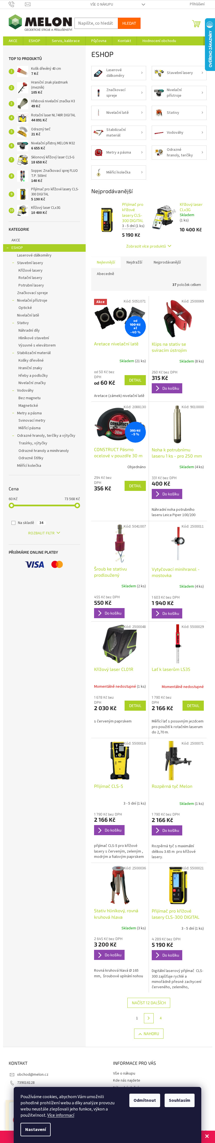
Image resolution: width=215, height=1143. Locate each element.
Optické (25, 308)
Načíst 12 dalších (149, 1002)
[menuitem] (13, 40)
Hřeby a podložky (33, 375)
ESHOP (17, 248)
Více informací (60, 1115)
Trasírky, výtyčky (32, 443)
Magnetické (28, 405)
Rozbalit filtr (41, 533)
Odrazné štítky (30, 458)
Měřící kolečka (29, 465)
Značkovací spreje (32, 293)
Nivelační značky (32, 383)
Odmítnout (145, 1100)
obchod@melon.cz (32, 1074)
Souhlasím (179, 1100)
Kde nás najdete (126, 1080)
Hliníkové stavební (33, 338)
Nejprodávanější (167, 262)
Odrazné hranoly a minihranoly (43, 451)
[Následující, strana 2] (149, 1018)
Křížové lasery (30, 270)
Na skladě (30, 523)
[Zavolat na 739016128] (17, 4)
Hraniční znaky (30, 368)
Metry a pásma (29, 413)
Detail (135, 380)
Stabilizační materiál (34, 353)
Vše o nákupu (101, 4)
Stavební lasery (30, 263)
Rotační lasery (30, 278)
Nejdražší (134, 262)
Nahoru (151, 1033)
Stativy (23, 323)
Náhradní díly (29, 330)
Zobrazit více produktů (146, 246)
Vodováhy (25, 390)
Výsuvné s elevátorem (37, 345)
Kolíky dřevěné (31, 360)
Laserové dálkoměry (34, 255)
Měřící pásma (29, 428)
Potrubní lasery (31, 285)
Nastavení (35, 1129)
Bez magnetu (29, 398)
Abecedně (105, 274)
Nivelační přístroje (32, 300)
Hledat (129, 23)
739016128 (26, 1083)
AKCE (15, 240)
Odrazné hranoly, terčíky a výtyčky (46, 435)
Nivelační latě (28, 315)
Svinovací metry (31, 420)
